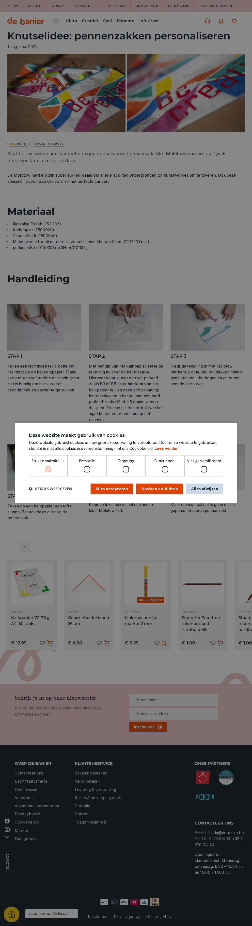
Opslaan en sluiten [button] (159, 488)
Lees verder (166, 448)
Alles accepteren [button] (111, 488)
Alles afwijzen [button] (204, 488)
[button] (50, 489)
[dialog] (126, 463)
